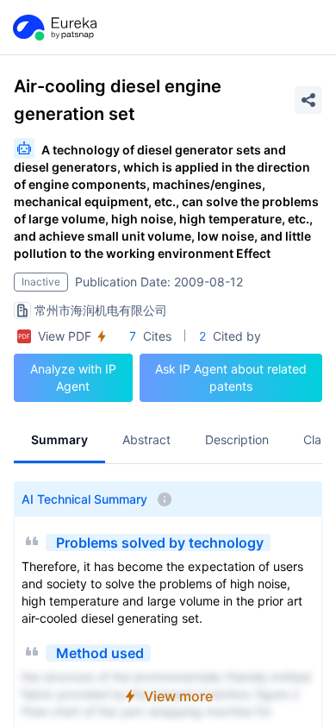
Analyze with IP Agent (73, 377)
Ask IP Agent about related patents (231, 377)
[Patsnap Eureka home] (53, 28)
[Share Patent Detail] (308, 100)
